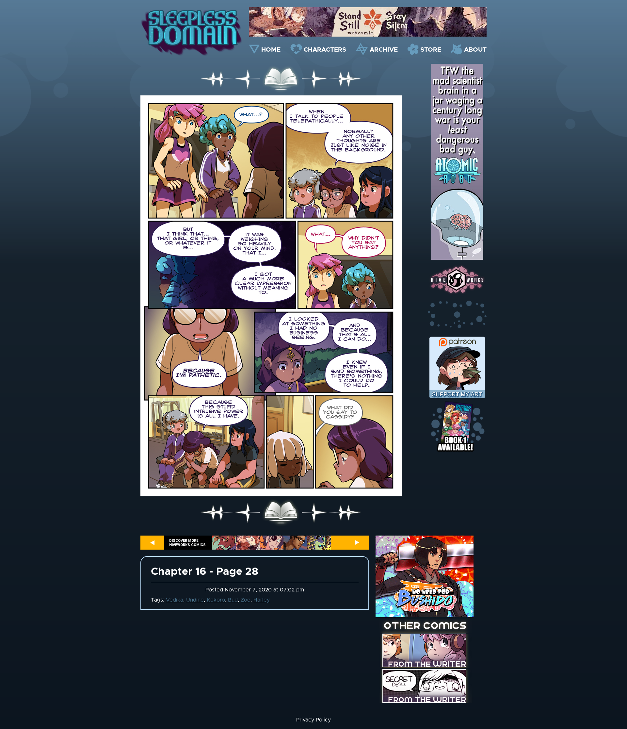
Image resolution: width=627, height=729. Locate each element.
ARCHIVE (384, 50)
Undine (195, 600)
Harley (261, 600)
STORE (430, 50)
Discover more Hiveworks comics (187, 542)
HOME (271, 50)
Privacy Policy (313, 719)
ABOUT (475, 50)
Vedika (174, 600)
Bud (233, 600)
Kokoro (216, 600)
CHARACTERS (325, 50)
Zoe (245, 600)
